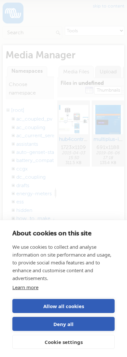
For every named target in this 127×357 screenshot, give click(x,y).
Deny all (63, 324)
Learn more (25, 287)
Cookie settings (64, 342)
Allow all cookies (63, 306)
